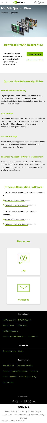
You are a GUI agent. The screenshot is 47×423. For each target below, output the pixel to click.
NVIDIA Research (10, 377)
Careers (6, 371)
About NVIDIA (8, 366)
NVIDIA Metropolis (10, 331)
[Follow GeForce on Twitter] (29, 401)
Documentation (9, 351)
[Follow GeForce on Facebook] (13, 401)
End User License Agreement (34, 60)
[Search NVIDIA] (6, 2)
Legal (38, 411)
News (20, 351)
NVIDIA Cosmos (9, 320)
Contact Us (23, 300)
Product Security (37, 415)
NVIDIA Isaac (22, 325)
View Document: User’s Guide (16, 205)
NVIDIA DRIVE (8, 325)
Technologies (8, 382)
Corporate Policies (21, 415)
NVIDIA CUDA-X (24, 320)
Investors (34, 371)
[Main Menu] (2, 2)
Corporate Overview (25, 366)
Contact (23, 418)
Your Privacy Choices (25, 411)
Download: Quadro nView (15, 200)
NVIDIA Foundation (19, 371)
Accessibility (6, 415)
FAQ (23, 271)
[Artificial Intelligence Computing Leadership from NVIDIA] (19, 2)
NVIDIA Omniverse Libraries (14, 336)
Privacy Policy (10, 411)
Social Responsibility (27, 377)
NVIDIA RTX (33, 336)
